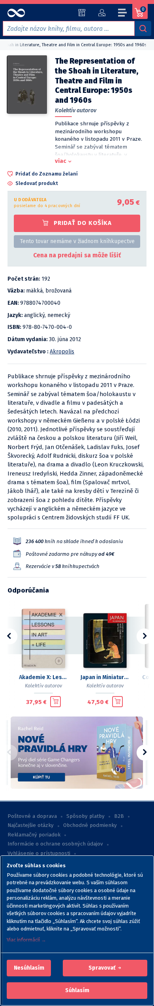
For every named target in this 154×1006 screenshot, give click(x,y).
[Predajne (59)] (81, 12)
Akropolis (62, 351)
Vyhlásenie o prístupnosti (39, 853)
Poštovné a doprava (32, 816)
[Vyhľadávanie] (143, 28)
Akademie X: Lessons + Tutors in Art (43, 677)
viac (60, 160)
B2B (119, 816)
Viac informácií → (26, 940)
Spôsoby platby (85, 816)
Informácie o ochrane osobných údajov (55, 844)
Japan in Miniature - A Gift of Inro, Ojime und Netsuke (105, 677)
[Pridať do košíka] (55, 701)
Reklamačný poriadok (34, 835)
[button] (29, 968)
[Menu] (123, 13)
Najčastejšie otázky (31, 825)
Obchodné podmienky (90, 825)
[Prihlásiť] (101, 12)
